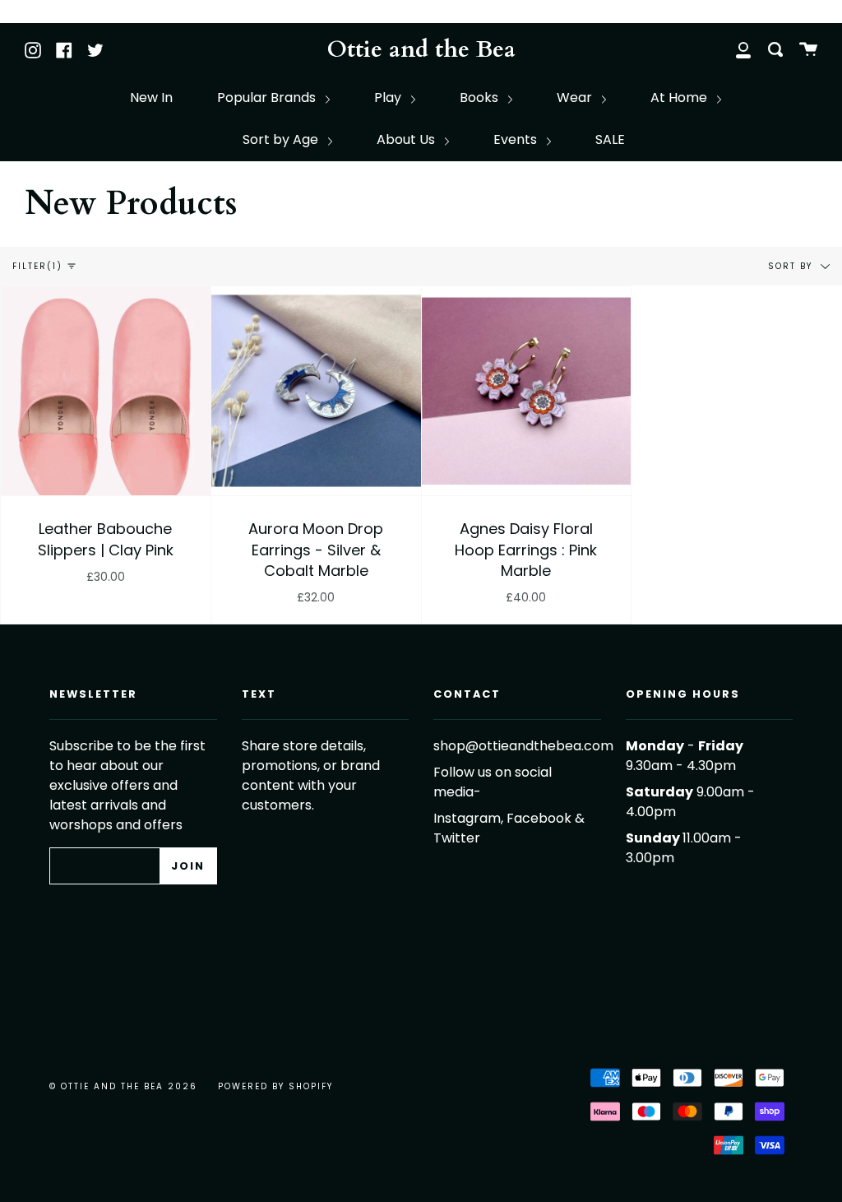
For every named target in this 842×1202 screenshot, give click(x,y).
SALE (610, 139)
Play (389, 97)
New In (151, 97)
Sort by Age (282, 139)
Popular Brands (268, 97)
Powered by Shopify (275, 1086)
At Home (680, 97)
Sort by (792, 265)
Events (516, 139)
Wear (576, 97)
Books (481, 97)
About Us (407, 139)
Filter (37, 266)
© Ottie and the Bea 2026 (123, 1086)
